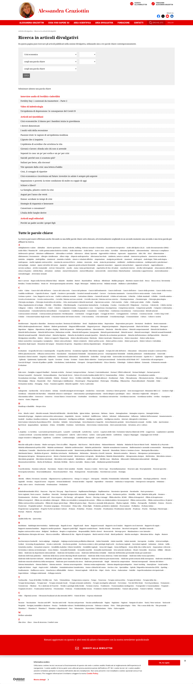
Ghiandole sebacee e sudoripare (60, 394)
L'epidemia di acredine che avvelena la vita (41, 144)
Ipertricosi (22, 425)
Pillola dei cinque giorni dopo (57, 503)
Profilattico (136, 506)
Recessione (116, 528)
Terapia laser (42, 583)
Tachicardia (22, 580)
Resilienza (54, 531)
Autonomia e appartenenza (142, 271)
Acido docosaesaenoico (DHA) (157, 248)
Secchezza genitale (70, 544)
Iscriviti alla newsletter (140, 3)
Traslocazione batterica (43, 589)
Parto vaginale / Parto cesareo (29, 494)
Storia (107, 570)
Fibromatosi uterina (146, 378)
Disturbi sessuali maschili (27, 335)
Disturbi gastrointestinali (110, 332)
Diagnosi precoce (93, 326)
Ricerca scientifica (53, 534)
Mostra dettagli (40, 680)
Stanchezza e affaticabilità (56, 570)
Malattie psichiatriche (93, 447)
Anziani (33, 265)
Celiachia (131, 296)
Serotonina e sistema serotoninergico (32, 550)
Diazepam (154, 326)
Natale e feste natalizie (66, 469)
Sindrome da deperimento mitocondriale (40, 553)
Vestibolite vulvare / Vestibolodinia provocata (76, 605)
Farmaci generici (153, 372)
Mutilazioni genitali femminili (108, 462)
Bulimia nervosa (96, 284)
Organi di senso (40, 482)
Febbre (121, 375)
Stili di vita (93, 570)
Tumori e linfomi (146, 589)
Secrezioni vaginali (139, 544)
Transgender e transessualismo (147, 586)
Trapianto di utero (25, 589)
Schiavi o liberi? (28, 185)
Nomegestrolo (80, 472)
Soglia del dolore (24, 567)
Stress (114, 570)
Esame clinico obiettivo (87, 359)
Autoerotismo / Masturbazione (119, 271)
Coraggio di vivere (108, 314)
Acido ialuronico (76, 250)
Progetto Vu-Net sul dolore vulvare (54, 509)
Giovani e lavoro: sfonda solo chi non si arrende (43, 148)
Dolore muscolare (131, 338)
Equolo (51, 359)
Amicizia (21, 259)
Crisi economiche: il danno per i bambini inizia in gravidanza (50, 121)
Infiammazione (123, 416)
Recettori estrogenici (130, 528)
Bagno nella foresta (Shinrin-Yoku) (44, 281)
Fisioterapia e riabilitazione (63, 381)
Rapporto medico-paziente (51, 528)
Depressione (109, 323)
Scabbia (151, 541)
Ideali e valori (29, 413)
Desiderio (148, 323)
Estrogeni (81, 362)
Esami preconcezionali (106, 359)
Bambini (70, 281)
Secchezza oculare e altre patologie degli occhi (96, 544)
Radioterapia (54, 525)
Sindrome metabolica (164, 559)
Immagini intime (152, 413)
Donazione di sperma (64, 344)
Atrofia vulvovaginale (145, 268)
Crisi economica (88, 317)
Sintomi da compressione (120, 561)
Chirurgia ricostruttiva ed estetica (48, 302)
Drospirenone (108, 344)
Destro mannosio (160, 323)
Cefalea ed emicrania (119, 296)
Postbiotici (152, 503)
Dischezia (109, 329)
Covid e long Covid (162, 314)
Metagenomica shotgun (135, 456)
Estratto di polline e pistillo (43, 362)
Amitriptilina (40, 259)
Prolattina (80, 509)
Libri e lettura (82, 435)
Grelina (157, 396)
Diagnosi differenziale (77, 326)
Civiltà (148, 302)
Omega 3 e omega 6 (81, 479)
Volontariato (79, 608)
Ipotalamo (44, 425)
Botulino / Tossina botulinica (28, 284)
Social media (163, 564)
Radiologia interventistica (37, 525)
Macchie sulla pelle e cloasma (29, 444)
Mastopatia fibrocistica (150, 450)
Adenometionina (143, 250)
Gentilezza (22, 394)
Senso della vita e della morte (140, 547)
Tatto (56, 580)
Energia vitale (106, 357)
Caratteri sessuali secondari (87, 293)
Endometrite (84, 357)
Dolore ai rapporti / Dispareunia (57, 338)
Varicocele (166, 603)
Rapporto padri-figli (70, 528)
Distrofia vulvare (121, 329)
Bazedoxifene (87, 281)
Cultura (143, 317)
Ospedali (89, 482)
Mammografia (168, 447)
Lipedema (47, 438)
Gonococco (39, 396)
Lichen (92, 435)
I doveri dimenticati (30, 125)
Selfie (168, 544)
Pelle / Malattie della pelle (146, 494)
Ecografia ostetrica (64, 351)
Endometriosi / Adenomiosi (68, 357)
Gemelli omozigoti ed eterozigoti (72, 391)
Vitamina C (22, 608)
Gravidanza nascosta (128, 396)
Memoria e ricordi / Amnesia (101, 453)
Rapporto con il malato (114, 525)
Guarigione (166, 396)
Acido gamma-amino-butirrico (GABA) (53, 250)
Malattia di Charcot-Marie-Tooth (137, 444)
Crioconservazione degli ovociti (38, 317)
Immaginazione (122, 413)
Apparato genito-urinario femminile (81, 265)
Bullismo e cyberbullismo (128, 284)
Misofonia (115, 459)
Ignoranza (95, 413)
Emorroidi (161, 354)
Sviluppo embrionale (38, 573)
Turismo (158, 589)
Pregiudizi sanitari (35, 506)
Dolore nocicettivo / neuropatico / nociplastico (35, 341)
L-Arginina (22, 432)
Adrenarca (79, 253)
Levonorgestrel (62, 435)
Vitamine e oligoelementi (58, 608)
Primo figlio (87, 506)
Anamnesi (128, 259)
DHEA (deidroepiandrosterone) (30, 326)
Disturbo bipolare (59, 335)
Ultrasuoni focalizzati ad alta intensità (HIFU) (55, 596)
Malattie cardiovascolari (74, 447)
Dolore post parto (131, 341)
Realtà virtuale (104, 528)
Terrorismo (122, 583)
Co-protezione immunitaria (88, 305)
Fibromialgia (23, 381)
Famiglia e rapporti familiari (38, 372)
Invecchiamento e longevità (93, 422)
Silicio (20, 553)
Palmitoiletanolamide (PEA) (28, 491)
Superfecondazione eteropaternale (150, 570)
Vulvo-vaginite (119, 608)
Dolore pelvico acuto (96, 341)
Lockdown (57, 438)
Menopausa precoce (44, 456)
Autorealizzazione (161, 271)
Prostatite (97, 509)
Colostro (58, 308)
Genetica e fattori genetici (116, 391)
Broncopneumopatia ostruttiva (61, 284)
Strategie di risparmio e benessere (37, 203)
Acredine (114, 250)
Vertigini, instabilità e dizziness (38, 605)
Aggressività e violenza (107, 253)
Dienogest (164, 326)
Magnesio (73, 444)
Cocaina (113, 305)
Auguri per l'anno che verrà (34, 194)
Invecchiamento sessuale (135, 422)
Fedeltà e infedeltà (45, 378)
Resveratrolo (108, 531)
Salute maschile (117, 541)
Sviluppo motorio (54, 573)
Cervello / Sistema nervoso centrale (69, 299)
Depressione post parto (124, 323)
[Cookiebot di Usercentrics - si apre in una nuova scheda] (19, 679)
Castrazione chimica (85, 296)
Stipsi (101, 570)
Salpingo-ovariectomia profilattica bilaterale (77, 541)
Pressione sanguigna (51, 506)
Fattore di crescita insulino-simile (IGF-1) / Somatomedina (95, 375)
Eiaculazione (61, 354)
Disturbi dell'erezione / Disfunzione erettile (54, 332)
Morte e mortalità (76, 462)
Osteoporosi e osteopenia (145, 482)
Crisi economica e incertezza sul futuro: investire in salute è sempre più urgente (59, 176)
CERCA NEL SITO (157, 23)
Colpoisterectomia (69, 308)
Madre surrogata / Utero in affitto (55, 444)
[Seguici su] (167, 16)
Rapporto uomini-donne (89, 528)
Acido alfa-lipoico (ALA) (135, 248)
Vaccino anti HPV (44, 603)
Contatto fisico (104, 311)
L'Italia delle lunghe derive (33, 212)
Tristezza (68, 589)
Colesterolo (154, 305)
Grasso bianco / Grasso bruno (65, 396)
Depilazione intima (96, 323)
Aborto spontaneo (53, 248)
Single (107, 561)
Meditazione (73, 453)
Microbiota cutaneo (164, 456)
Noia (71, 472)
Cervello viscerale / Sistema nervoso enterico (101, 299)
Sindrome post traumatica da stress (69, 561)
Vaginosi (124, 603)
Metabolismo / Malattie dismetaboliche (109, 456)
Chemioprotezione (127, 299)
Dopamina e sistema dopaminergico (87, 344)
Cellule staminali (143, 296)
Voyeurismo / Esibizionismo (96, 608)
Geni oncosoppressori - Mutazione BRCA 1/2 (144, 391)
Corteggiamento (122, 314)
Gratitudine (82, 396)
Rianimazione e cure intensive (139, 531)
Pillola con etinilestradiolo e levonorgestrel (113, 500)
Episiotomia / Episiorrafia (37, 359)
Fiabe (122, 378)
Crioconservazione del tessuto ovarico (66, 317)
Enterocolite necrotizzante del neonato (127, 357)
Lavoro (96, 432)
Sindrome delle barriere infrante (30, 559)
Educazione (132, 351)
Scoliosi (21, 544)
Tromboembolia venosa (83, 589)
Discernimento (98, 329)
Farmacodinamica (50, 375)
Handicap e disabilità (26, 406)
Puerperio (37, 512)
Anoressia (88, 262)
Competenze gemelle (144, 308)
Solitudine (54, 567)
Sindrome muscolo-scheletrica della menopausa (36, 561)
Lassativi (67, 432)
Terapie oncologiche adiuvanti (104, 583)
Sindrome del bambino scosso (68, 553)
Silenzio (168, 550)
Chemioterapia (141, 299)
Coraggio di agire (92, 314)
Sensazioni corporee (42, 547)
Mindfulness (80, 459)
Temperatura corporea (80, 580)
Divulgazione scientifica (27, 338)
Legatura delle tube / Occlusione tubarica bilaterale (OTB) (122, 432)
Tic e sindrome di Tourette (48, 586)
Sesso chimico (53, 550)
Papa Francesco (71, 491)
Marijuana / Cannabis (27, 450)
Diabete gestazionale (59, 326)
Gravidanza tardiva (144, 396)
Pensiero (161, 494)
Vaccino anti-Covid (59, 603)
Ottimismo (160, 482)
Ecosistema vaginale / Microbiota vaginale (88, 351)
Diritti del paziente (67, 329)
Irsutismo (69, 425)
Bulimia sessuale (110, 284)
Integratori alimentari (58, 419)
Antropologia (23, 265)
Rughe (157, 534)
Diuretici (164, 335)
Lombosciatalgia (69, 438)
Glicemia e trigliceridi (140, 394)
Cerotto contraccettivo (45, 299)
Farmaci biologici (138, 372)
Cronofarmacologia (117, 317)
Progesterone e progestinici (28, 509)
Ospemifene (98, 482)
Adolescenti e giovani (26, 253)
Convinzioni (79, 314)
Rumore (165, 534)
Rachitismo (22, 525)
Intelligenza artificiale (76, 419)
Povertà (169, 503)
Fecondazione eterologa (27, 378)
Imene (111, 413)
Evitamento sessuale (159, 362)
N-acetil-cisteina (24, 469)
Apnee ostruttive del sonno (48, 265)
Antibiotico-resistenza (135, 262)
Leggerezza (150, 432)
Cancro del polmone (79, 290)
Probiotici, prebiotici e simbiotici (106, 506)
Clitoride (48, 305)
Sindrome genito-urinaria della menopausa (137, 559)
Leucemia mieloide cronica (44, 435)
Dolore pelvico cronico (114, 341)
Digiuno (31, 329)
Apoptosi (63, 265)
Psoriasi (21, 512)
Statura (70, 570)
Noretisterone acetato (108, 472)
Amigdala (30, 259)
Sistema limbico (42, 564)
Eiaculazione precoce (96, 354)
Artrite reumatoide (40, 268)
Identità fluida (72, 413)
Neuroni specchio (159, 469)
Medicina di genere (42, 453)
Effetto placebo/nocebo (27, 354)
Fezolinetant (113, 378)
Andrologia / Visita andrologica (155, 259)
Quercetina (37, 519)
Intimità (64, 422)
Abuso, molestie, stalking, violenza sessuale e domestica (83, 248)
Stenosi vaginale (81, 570)
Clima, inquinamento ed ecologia (30, 305)
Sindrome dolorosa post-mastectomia (105, 559)
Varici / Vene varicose (153, 603)
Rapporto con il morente (134, 525)
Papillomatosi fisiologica (87, 491)
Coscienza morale (146, 314)
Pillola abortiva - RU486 (118, 497)
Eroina (66, 359)
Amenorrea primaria (139, 256)
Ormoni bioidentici (64, 482)
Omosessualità (136, 479)
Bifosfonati (106, 281)
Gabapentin (22, 391)
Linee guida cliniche (104, 435)
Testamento (165, 583)
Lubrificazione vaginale (85, 438)
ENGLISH (171, 23)
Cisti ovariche (117, 302)
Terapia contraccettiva (116, 580)
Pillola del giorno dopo (78, 503)
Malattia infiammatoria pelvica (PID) (32, 447)
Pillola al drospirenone (154, 497)
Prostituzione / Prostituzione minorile (117, 509)
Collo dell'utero (40, 308)
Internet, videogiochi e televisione (134, 419)
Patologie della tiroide (96, 494)
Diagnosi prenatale (127, 326)
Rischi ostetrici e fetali (101, 534)
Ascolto (69, 268)
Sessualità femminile (68, 550)
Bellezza (97, 281)
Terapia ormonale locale (58, 583)
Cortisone (134, 314)
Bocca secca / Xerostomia (160, 281)
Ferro (71, 378)
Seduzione (152, 544)
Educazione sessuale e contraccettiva (152, 351)
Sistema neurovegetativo (73, 564)
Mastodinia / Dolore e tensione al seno (125, 450)
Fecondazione (131, 375)
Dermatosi (139, 323)
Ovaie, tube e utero (25, 484)
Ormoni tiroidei (78, 482)
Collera (30, 308)
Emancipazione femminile (115, 354)
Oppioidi (21, 482)
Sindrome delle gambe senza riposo (58, 559)
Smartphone (151, 564)
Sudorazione (122, 570)
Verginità (21, 605)
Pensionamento (24, 497)
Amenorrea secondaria (157, 256)
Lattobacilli (76, 432)
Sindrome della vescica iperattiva (142, 556)
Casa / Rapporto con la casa (43, 296)
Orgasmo (51, 482)
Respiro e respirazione (68, 531)
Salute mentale (130, 541)
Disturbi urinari (45, 335)
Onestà (163, 479)
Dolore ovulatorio (80, 341)
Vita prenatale (161, 605)
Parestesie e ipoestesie (119, 491)
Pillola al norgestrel (25, 500)
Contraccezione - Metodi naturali (145, 311)
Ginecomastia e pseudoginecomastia (87, 394)
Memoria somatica (121, 453)
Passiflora (46, 494)
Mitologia (154, 459)
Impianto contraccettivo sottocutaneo (49, 416)
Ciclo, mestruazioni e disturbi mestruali (78, 302)
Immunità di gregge (25, 416)
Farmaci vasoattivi (25, 375)
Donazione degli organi (27, 344)
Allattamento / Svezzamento (28, 256)
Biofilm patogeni (118, 281)
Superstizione (23, 573)
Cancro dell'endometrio (97, 290)
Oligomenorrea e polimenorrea (61, 479)
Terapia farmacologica (26, 583)
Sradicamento (23, 570)
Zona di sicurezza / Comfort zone (46, 622)
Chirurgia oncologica (26, 302)
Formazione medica (25, 384)
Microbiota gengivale (26, 459)
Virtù (113, 605)
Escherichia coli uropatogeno (152, 359)
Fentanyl (64, 378)
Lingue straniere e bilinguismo (29, 438)
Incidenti (86, 416)
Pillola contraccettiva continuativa (31, 503)
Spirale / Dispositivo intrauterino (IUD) (144, 567)
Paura (109, 494)
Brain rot (44, 284)
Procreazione (125, 506)
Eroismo (74, 359)
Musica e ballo (90, 462)
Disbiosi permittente (83, 329)
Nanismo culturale (39, 469)
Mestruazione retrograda (84, 456)
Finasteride (41, 381)
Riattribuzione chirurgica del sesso (31, 534)
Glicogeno (154, 394)
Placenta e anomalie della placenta (101, 503)
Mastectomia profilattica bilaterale (88, 450)
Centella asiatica (165, 296)
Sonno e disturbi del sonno (96, 567)
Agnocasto (122, 253)
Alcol (149, 253)
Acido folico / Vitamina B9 (27, 250)
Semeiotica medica (25, 547)
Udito (20, 596)
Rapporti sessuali (97, 525)
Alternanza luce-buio (98, 256)
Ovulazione (63, 484)
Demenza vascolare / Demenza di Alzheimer (64, 323)
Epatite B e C (149, 357)
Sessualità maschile (85, 550)
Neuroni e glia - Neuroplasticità (139, 469)
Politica (133, 503)
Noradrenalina (92, 472)
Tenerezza (102, 580)
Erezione (59, 359)
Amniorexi (51, 259)
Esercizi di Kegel (24, 362)
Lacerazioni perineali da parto (50, 432)
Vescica (54, 605)
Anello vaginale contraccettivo (40, 262)
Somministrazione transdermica (72, 567)
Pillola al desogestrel (136, 497)
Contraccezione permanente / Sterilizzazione (56, 314)
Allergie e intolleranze (49, 256)
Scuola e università (54, 544)
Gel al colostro (45, 391)
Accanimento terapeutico (115, 248)
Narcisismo (52, 469)
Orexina (30, 482)
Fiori (49, 381)
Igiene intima (85, 413)
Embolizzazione (150, 354)
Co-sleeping (104, 305)
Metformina (150, 456)
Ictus (20, 413)
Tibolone (33, 586)
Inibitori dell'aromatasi (149, 416)
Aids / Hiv (142, 253)
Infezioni (113, 416)
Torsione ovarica (92, 586)
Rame (87, 525)
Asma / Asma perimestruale (84, 268)
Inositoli (21, 419)
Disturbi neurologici (142, 332)
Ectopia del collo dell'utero (116, 351)
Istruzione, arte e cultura (137, 425)
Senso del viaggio (106, 547)
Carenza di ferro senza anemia (138, 293)
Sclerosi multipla (162, 541)
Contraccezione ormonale (28, 314)
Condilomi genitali (78, 311)
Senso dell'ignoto (120, 547)
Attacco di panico (24, 271)
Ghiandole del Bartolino (37, 394)
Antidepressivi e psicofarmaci (156, 262)
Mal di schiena (94, 444)
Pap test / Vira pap (56, 491)
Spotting (164, 567)
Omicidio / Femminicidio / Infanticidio (115, 479)
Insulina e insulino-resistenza (37, 419)
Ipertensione (164, 422)
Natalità (80, 469)
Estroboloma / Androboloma (65, 362)
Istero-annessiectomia (118, 425)
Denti (85, 323)
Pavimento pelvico (120, 494)
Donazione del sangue (46, 344)
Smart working (139, 564)
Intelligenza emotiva (112, 419)
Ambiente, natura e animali (118, 256)
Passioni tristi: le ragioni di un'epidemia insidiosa (44, 135)
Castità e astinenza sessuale (66, 296)
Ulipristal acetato (30, 596)
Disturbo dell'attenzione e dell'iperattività (143, 335)
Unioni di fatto (79, 596)
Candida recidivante (26, 293)
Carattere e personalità (66, 293)
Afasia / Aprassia (91, 253)
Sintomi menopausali (140, 561)
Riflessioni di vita (68, 534)
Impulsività (69, 416)
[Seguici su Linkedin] (172, 16)
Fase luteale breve (65, 375)
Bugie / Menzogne (81, 284)
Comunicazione (24, 311)
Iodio (155, 422)
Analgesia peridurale (115, 259)
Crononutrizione (132, 317)
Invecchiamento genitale (114, 422)
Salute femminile (102, 541)
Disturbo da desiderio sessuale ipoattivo (83, 335)
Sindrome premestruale (94, 561)
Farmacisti (38, 375)
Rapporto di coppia (152, 525)
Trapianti (164, 586)
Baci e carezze (23, 281)
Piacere (88, 497)
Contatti (138, 22)
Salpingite (55, 541)
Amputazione (100, 259)
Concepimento (64, 311)
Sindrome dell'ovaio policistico (29, 556)
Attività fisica (38, 271)
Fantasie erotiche (57, 372)
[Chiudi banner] (185, 661)
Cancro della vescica (164, 290)
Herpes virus (41, 406)
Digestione (22, 329)
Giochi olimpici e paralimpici (114, 394)
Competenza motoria (126, 308)
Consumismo (92, 311)
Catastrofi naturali (102, 296)
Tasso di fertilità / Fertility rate (40, 580)
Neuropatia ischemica (26, 472)
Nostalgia (122, 472)
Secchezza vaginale (123, 544)
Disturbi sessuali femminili (161, 332)
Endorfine (95, 357)
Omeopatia (95, 479)
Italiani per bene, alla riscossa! (35, 162)
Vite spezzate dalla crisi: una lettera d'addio (41, 167)
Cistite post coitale (137, 302)
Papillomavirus (103, 491)
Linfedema (118, 435)
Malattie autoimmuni (55, 447)
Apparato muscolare (105, 265)
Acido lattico (88, 250)
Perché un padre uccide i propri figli (38, 223)
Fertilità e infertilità (83, 378)
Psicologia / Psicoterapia (158, 509)
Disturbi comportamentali (139, 329)
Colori (50, 308)
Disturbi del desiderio (159, 329)
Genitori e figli (167, 391)
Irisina (52, 425)
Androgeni (138, 259)
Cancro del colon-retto (61, 290)
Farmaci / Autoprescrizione (76, 372)
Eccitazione (22, 351)
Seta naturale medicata (122, 550)
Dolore (40, 338)
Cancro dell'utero (129, 290)
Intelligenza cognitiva (95, 419)
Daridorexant (23, 323)
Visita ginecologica (123, 605)
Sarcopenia (142, 541)
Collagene (22, 308)
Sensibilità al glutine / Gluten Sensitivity (66, 547)
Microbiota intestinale (44, 459)
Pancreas (44, 491)
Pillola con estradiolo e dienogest (47, 500)
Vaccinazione (31, 603)
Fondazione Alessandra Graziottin (164, 3)
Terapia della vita (149, 580)
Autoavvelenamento (70, 271)
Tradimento (105, 586)
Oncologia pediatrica (151, 479)
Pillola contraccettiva (138, 500)
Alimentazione (158, 253)
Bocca (147, 281)
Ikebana (104, 413)
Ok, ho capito (164, 663)
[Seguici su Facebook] (158, 16)
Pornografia (142, 503)
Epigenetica (169, 357)
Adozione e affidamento (45, 253)
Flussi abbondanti (138, 381)
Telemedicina (65, 580)
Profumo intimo (147, 506)
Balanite (62, 281)
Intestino (56, 422)
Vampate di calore (136, 603)
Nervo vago (103, 469)
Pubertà (29, 512)
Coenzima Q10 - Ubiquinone (128, 305)
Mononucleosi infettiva (26, 462)
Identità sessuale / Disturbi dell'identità (50, 413)
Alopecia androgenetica (80, 256)
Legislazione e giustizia (165, 432)
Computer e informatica (163, 308)
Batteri (77, 281)
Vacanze (21, 603)
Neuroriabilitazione (44, 472)
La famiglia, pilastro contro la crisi (37, 190)
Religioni (45, 531)
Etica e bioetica (110, 362)
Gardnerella (33, 391)
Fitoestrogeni (80, 381)
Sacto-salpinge (44, 541)
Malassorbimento (108, 444)
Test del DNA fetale (135, 583)
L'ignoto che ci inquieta (32, 139)
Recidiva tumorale (147, 528)
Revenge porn (120, 531)
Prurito (145, 509)
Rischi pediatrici (117, 534)
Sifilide (160, 550)
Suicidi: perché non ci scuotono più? (38, 157)
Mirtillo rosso (105, 459)
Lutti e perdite (101, 438)
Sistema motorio (55, 564)
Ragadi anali (78, 525)
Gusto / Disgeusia (32, 399)
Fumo (46, 384)
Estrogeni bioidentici (94, 362)
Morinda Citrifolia (60, 462)
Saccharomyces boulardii (27, 541)
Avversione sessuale (39, 274)
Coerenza (144, 305)
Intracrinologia (75, 422)
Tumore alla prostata (130, 589)
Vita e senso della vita (146, 605)
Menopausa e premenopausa (149, 453)
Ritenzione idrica (147, 534)
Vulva (110, 608)
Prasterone (22, 506)
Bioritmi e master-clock (134, 281)
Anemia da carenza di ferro (64, 262)
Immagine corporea (137, 413)
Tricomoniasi (58, 589)
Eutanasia (145, 362)
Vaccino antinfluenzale (94, 603)
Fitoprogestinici (93, 381)
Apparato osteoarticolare (124, 265)
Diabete (47, 326)
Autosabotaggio (24, 274)
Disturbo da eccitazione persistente (113, 335)
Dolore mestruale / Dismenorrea (111, 338)
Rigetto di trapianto (83, 534)
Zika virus (22, 622)
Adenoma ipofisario (127, 250)
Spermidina (124, 567)
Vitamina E (43, 608)
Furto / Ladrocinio (87, 384)
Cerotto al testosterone (26, 299)
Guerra (21, 399)
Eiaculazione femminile (77, 354)
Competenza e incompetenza (106, 308)
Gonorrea (48, 396)
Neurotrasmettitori (60, 472)
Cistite (126, 302)
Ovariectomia (40, 484)
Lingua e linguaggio (131, 435)
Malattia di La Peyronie (160, 444)
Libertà (72, 435)
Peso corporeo (56, 497)
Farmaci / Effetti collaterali (121, 372)
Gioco (128, 394)
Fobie (158, 381)
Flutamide (150, 381)
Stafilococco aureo (37, 570)
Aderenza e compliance (160, 250)
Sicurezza (152, 550)
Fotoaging (38, 384)
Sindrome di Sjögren (82, 559)
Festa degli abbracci (99, 378)
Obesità (21, 479)
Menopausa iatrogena (26, 456)
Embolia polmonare (134, 354)
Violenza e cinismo (102, 605)
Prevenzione (66, 506)
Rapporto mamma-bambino (28, 528)
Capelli (53, 293)
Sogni (35, 567)
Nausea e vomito (91, 469)
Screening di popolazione (35, 544)
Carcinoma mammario (116, 293)
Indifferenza (96, 416)
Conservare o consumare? (33, 208)
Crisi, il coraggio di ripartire (34, 171)
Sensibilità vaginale (90, 547)
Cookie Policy (92, 673)
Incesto (78, 416)
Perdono (35, 497)
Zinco (30, 622)
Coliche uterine (166, 305)
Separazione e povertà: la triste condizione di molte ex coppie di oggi (54, 180)
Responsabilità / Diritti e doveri (90, 531)
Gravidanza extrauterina (108, 396)
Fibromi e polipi (162, 378)
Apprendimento (157, 265)
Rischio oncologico (132, 534)
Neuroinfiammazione (118, 469)
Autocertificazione (86, 271)
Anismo (80, 262)
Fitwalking (115, 381)
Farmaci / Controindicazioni (98, 372)
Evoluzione (22, 365)
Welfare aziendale (25, 615)
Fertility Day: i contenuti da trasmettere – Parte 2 (44, 101)
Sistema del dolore (157, 561)
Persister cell (45, 497)
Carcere (103, 293)
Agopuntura (132, 253)
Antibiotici (121, 262)
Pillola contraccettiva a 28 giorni (160, 500)
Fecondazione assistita (146, 375)
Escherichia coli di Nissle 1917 (128, 359)
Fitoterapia (105, 381)
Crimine (21, 317)
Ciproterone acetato (102, 302)
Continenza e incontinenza (121, 311)
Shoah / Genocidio (140, 550)
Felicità (56, 378)
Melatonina (84, 453)
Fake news (22, 372)
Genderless (90, 391)
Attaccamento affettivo (163, 268)
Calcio (20, 290)
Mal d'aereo (83, 444)
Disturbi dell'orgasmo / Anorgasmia (85, 332)
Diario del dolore (142, 326)
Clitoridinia (57, 305)
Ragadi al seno (66, 525)
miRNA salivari (92, 459)
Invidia (148, 422)
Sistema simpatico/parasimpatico (119, 564)
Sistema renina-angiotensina (94, 564)
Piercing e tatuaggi (100, 497)
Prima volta (77, 506)
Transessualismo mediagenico (122, 586)
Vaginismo (115, 603)
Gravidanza (93, 396)
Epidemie (159, 357)
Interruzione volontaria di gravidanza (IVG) (34, 422)
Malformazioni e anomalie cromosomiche (145, 447)
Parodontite (134, 491)
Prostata (89, 509)
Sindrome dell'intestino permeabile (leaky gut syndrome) (129, 553)
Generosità (100, 391)
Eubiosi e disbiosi (133, 362)
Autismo (58, 271)
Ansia (96, 262)
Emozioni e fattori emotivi (28, 357)
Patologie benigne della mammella (73, 494)
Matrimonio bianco (25, 453)
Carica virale (156, 293)
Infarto (105, 416)
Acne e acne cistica (102, 250)
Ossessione (109, 482)
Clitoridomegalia (70, 305)
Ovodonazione (52, 484)
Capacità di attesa (42, 293)
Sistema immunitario (26, 564)
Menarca (133, 453)
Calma (27, 290)
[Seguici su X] (163, 16)
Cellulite (154, 296)
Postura (161, 503)
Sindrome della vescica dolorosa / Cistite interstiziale (108, 556)
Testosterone (23, 586)
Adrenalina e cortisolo (64, 253)
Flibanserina (125, 381)
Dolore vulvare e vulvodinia (150, 341)
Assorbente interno (127, 268)
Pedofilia (132, 494)
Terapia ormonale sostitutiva (80, 583)
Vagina (107, 603)
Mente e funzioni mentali (63, 456)
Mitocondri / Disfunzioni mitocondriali (135, 459)
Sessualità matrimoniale (103, 550)
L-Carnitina (32, 432)
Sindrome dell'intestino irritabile (94, 553)
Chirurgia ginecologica (157, 299)
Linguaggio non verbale (149, 435)
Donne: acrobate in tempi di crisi (36, 199)
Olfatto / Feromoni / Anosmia (36, 479)
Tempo (93, 580)
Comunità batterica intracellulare (44, 311)
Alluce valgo (64, 256)
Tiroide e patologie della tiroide (72, 586)
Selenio (161, 544)
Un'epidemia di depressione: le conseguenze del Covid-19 (48, 111)
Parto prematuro (147, 491)
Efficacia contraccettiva (46, 354)
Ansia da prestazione (107, 262)
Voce (71, 608)
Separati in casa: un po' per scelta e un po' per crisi (45, 153)
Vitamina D (32, 608)
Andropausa (23, 262)
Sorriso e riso (113, 567)
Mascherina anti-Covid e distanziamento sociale (55, 450)
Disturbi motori (127, 332)
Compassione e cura (85, 308)
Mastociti (106, 450)
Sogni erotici (43, 567)
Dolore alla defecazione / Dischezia (84, 338)
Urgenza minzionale (94, 596)
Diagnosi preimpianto (110, 326)
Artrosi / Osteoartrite (57, 268)
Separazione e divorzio (161, 547)
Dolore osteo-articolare (63, 341)
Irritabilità (61, 425)
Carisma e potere (24, 296)
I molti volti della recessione (34, 130)
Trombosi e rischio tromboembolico (107, 589)
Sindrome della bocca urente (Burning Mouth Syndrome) (64, 556)
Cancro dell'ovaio (114, 290)
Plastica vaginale (122, 503)
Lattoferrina (86, 432)
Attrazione (49, 271)
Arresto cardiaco (24, 268)
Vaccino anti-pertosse (76, 603)
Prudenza (136, 509)
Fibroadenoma (131, 378)
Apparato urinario (142, 265)
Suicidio (132, 570)
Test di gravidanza (152, 583)
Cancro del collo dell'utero (41, 290)
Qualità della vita (24, 519)
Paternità (55, 494)
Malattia (120, 444)
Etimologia (121, 362)
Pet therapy (68, 497)
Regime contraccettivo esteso (29, 531)
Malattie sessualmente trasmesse (115, 447)
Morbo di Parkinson (44, 462)
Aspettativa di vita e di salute (107, 268)
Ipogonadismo (33, 425)
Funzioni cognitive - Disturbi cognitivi (64, 384)
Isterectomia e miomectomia (97, 425)
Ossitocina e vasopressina (124, 482)
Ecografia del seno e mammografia (42, 351)
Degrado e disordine (38, 323)
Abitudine (41, 248)
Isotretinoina (80, 425)
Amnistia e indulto (64, 259)
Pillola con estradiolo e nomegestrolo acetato (78, 500)
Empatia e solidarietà (48, 357)
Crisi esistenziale (102, 317)
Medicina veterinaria (59, 453)
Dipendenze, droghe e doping (47, 329)
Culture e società (154, 317)
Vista (134, 605)
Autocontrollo (100, 271)
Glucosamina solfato (25, 396)
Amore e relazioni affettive (83, 259)
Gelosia (55, 391)
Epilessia (22, 359)
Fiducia (32, 381)
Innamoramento (165, 416)
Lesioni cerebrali (25, 435)
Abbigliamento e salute (27, 248)
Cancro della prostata (146, 290)
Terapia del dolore (134, 580)
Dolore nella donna (147, 338)
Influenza (134, 416)
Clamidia (155, 302)
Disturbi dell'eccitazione (27, 332)
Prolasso (72, 509)
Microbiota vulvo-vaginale (64, 459)
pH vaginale (79, 497)
